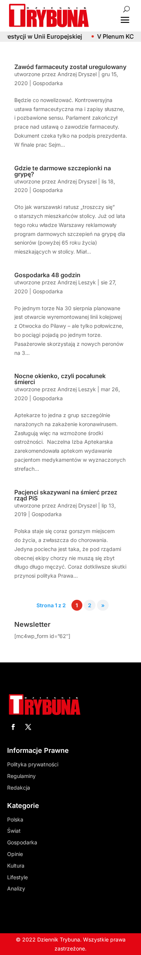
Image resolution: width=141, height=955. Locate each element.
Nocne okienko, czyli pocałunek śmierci (60, 379)
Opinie (15, 854)
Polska (15, 819)
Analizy (16, 888)
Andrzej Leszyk (77, 282)
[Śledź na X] (28, 727)
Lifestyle (17, 877)
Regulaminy (21, 776)
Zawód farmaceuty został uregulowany (70, 67)
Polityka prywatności (32, 764)
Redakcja (18, 787)
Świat (14, 830)
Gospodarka (48, 83)
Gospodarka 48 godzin (47, 275)
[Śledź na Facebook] (13, 727)
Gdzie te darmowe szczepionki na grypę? (62, 171)
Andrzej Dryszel (77, 74)
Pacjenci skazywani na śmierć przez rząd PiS (65, 495)
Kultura (15, 865)
